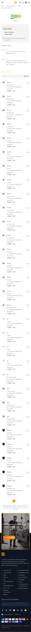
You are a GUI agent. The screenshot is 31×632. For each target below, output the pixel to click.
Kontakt (21, 582)
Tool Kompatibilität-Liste (11, 6)
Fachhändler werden (24, 573)
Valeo (19, 6)
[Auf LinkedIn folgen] (18, 610)
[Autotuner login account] (26, 2)
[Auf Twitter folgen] (6, 610)
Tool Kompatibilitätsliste (8, 580)
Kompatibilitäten (9, 537)
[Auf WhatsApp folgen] (22, 610)
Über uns (5, 577)
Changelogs (22, 579)
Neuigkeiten (22, 575)
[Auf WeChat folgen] (26, 610)
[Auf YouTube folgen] (14, 610)
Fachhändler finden (23, 570)
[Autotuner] (3, 554)
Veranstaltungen (23, 577)
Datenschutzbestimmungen (17, 625)
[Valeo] (15, 16)
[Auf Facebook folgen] (3, 610)
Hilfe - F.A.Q (6, 588)
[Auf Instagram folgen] (10, 610)
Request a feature (23, 588)
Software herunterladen (6, 591)
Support (5, 594)
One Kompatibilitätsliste (8, 584)
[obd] (27, 82)
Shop (4, 575)
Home (3, 6)
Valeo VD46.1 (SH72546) (7, 8)
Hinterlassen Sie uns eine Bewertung (24, 585)
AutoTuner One (7, 573)
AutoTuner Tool (7, 570)
